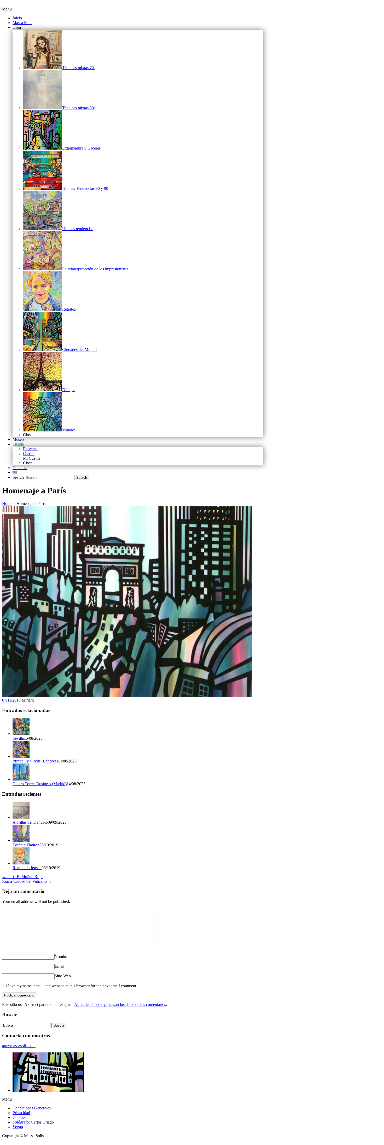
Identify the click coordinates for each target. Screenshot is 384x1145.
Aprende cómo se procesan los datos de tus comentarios (120, 1004)
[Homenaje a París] (127, 696)
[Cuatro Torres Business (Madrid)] (21, 779)
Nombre (61, 956)
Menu (7, 9)
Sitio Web (63, 976)
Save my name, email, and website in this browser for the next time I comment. (72, 986)
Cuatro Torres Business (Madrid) (40, 784)
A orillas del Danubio (30, 822)
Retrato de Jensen (27, 867)
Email (59, 966)
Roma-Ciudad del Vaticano (27, 881)
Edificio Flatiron (26, 845)
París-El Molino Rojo (22, 876)
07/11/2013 (11, 700)
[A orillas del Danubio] (21, 817)
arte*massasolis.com (19, 1046)
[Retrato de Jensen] (21, 863)
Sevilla (18, 738)
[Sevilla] (21, 733)
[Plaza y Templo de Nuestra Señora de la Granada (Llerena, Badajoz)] (48, 1090)
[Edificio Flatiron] (21, 840)
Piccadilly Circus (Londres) (35, 761)
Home (7, 503)
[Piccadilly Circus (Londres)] (21, 756)
